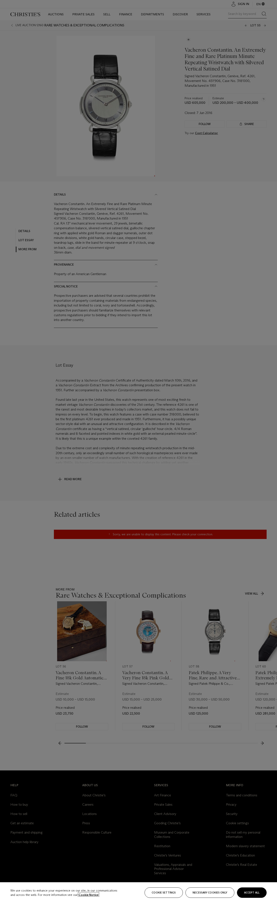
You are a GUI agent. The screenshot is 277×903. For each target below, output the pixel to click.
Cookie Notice (88, 895)
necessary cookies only (210, 892)
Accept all (251, 892)
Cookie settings (164, 892)
